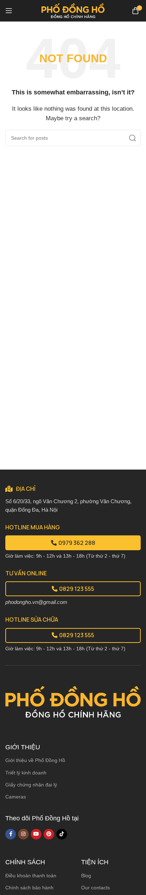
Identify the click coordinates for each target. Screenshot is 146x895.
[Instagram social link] (23, 834)
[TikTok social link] (61, 834)
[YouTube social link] (36, 834)
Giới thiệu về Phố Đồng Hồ (35, 760)
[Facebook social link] (10, 834)
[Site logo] (73, 10)
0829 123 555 (76, 589)
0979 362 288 (76, 543)
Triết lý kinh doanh (25, 772)
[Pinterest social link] (49, 834)
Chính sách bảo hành (29, 887)
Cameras (15, 797)
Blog (86, 875)
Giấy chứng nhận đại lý (31, 785)
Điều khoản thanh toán (30, 875)
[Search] (132, 138)
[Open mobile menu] (9, 11)
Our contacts (95, 887)
